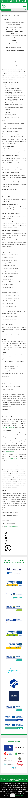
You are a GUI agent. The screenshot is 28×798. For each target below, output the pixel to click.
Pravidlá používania (19, 795)
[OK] (26, 10)
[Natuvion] (19, 753)
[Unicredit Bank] (19, 747)
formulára (20, 414)
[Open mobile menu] (24, 6)
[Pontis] (8, 759)
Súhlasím (12, 795)
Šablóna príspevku (9, 451)
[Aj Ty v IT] (8, 747)
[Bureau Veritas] (19, 759)
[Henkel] (19, 764)
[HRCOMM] (14, 767)
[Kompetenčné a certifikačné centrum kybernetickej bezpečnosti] (8, 753)
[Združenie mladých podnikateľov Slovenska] (8, 764)
